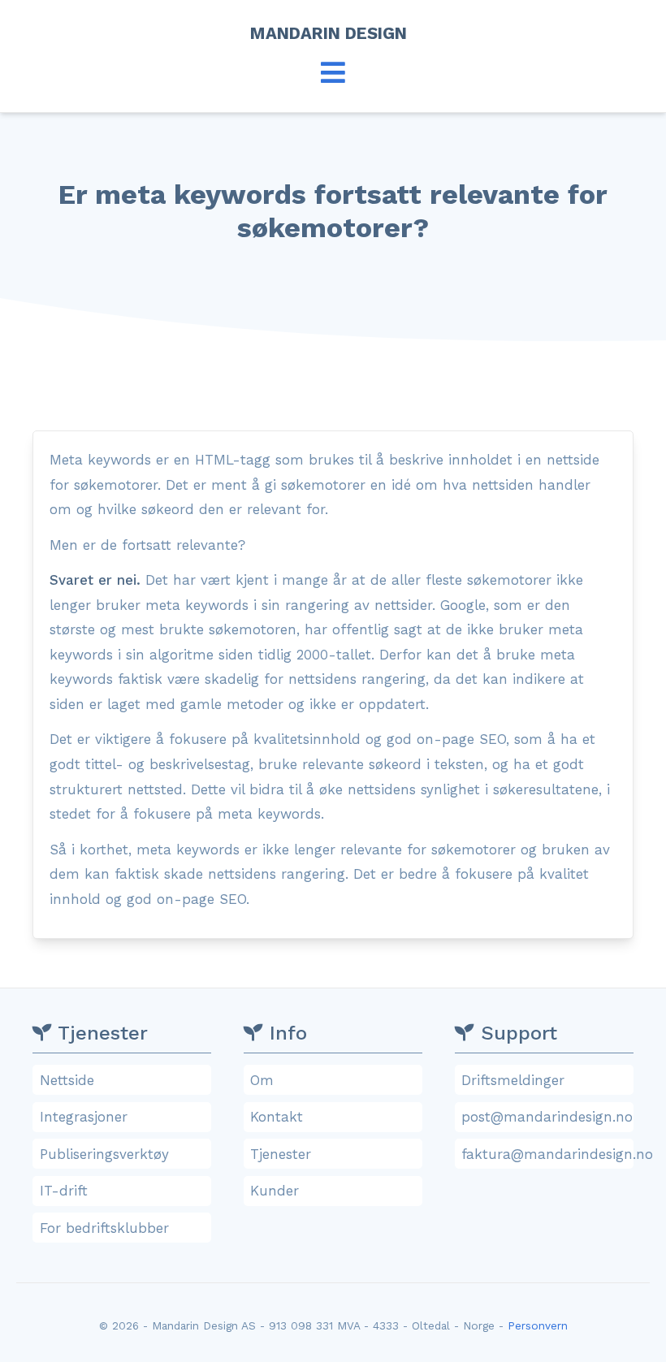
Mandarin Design (333, 33)
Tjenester (280, 1154)
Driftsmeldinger (512, 1080)
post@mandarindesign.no (547, 1117)
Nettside (67, 1080)
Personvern (538, 1325)
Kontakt (276, 1117)
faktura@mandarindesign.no (547, 1154)
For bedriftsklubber (104, 1228)
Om (262, 1080)
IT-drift (64, 1191)
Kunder (274, 1191)
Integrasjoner (84, 1117)
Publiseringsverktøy (104, 1154)
